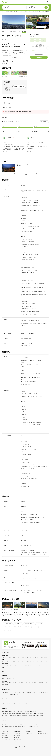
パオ (3, 694)
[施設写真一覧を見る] (13, 22)
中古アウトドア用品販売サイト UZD (36, 724)
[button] (13, 143)
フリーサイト (34, 692)
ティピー (46, 692)
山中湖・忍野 (39, 623)
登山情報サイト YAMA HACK (21, 723)
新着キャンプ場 (33, 711)
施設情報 (24, 31)
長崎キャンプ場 (17, 682)
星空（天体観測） (15, 703)
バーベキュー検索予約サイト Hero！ (30, 726)
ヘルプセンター (29, 733)
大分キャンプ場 (30, 682)
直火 (28, 703)
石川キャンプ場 (30, 665)
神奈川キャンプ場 (11, 661)
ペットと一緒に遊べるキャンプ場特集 (22, 711)
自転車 (25, 703)
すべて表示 (5, 151)
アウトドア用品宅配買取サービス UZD (9, 726)
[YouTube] (47, 733)
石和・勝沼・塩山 (18, 623)
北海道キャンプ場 (5, 657)
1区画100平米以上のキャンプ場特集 (8, 713)
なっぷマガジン (17, 737)
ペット (31, 703)
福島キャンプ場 (44, 657)
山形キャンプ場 (37, 657)
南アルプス (35, 626)
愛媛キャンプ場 (5, 678)
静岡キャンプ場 (11, 669)
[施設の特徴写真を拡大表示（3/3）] (23, 73)
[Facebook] (45, 733)
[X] (43, 733)
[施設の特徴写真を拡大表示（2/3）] (15, 73)
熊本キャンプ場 (24, 682)
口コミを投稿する (43, 121)
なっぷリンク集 (5, 737)
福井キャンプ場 (37, 665)
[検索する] (46, 7)
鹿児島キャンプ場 (43, 682)
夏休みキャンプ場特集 (17, 715)
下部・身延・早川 (26, 626)
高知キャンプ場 (11, 678)
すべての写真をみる (41, 26)
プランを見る (39, 57)
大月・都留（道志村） (29, 623)
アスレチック (21, 703)
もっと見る (14, 57)
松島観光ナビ (20, 726)
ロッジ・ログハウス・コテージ (7, 692)
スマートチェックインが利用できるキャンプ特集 (34, 713)
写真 (11, 31)
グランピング (15, 694)
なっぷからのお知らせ (6, 739)
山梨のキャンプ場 (28, 11)
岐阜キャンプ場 (5, 669)
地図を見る (4, 39)
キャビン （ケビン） (22, 692)
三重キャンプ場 (24, 669)
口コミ (14, 31)
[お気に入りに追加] (11, 604)
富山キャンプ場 (24, 665)
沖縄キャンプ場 (5, 684)
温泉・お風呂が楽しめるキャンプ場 (8, 711)
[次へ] (48, 48)
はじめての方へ (5, 735)
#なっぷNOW (16, 735)
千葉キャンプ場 (25, 661)
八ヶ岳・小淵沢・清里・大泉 (9, 630)
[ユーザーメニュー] (46, 2)
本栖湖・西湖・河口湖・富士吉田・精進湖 (11, 626)
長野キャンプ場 (11, 665)
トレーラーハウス (40, 692)
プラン (7, 31)
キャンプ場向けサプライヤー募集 (19, 747)
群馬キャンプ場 (44, 661)
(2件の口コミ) (7, 40)
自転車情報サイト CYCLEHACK (8, 724)
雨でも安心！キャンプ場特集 (7, 715)
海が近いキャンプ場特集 (20, 713)
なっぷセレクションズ (18, 733)
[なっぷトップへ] (5, 2)
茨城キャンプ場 (31, 661)
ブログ (19, 31)
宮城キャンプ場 (25, 657)
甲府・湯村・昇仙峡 (7, 623)
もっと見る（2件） (25, 155)
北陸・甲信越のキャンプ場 (18, 11)
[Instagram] (39, 733)
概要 (3, 31)
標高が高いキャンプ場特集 (27, 715)
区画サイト (29, 692)
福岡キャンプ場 (5, 682)
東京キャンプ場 (5, 661)
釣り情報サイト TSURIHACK (33, 723)
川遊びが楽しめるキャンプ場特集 (38, 715)
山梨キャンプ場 (5, 665)
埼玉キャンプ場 (18, 661)
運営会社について (5, 733)
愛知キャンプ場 (17, 669)
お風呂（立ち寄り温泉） (6, 703)
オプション (8, 107)
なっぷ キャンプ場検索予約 (7, 11)
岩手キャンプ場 (18, 657)
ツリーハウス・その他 (8, 694)
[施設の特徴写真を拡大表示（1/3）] (6, 73)
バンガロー (16, 692)
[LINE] (41, 733)
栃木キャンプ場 (37, 661)
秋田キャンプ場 (31, 657)
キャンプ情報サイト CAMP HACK (8, 723)
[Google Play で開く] (43, 646)
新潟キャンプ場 (17, 665)
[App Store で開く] (30, 646)
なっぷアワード (17, 739)
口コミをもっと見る (38, 54)
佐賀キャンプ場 (11, 682)
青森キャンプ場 (12, 657)
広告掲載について (17, 741)
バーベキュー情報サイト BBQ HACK (21, 724)
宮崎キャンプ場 (37, 682)
